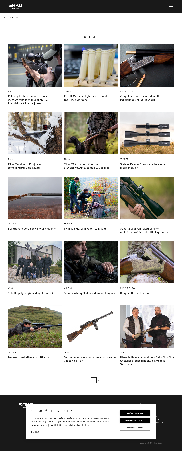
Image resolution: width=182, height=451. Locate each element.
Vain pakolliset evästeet (135, 420)
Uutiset (17, 18)
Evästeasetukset (135, 427)
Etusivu (7, 18)
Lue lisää (35, 432)
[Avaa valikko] (171, 6)
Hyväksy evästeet (135, 413)
